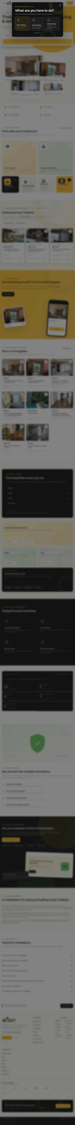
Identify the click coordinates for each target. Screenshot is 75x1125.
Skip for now (37, 32)
